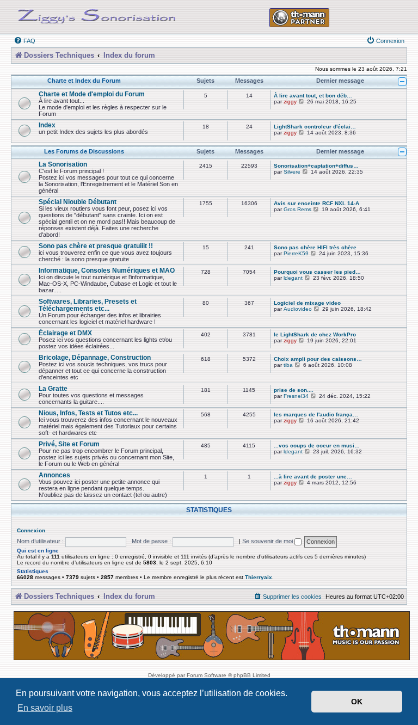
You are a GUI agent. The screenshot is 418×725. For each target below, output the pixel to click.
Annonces (54, 474)
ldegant (293, 278)
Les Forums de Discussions (84, 151)
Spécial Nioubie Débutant (77, 201)
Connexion (31, 530)
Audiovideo (298, 309)
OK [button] (356, 701)
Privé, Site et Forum (69, 443)
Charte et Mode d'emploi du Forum (92, 93)
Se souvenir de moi (268, 541)
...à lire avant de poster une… (313, 477)
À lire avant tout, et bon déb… (313, 96)
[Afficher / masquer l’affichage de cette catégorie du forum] (402, 81)
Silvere (292, 172)
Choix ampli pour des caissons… (318, 359)
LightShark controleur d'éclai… (315, 127)
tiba (288, 365)
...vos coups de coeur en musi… (317, 445)
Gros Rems (297, 209)
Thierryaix (258, 577)
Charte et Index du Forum (84, 80)
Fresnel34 (296, 396)
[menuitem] (24, 40)
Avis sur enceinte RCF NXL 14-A (316, 203)
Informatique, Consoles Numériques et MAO (107, 270)
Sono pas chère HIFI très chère (315, 247)
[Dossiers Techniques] (97, 14)
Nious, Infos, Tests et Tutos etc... (88, 412)
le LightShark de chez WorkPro (315, 334)
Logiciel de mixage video (307, 303)
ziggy (290, 102)
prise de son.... (294, 390)
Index (47, 124)
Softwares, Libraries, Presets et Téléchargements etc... (88, 305)
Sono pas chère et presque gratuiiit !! (96, 245)
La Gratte (53, 388)
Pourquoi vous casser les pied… (317, 272)
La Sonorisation (63, 164)
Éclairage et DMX (65, 332)
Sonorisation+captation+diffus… (316, 166)
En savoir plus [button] (44, 707)
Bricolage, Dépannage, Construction (95, 357)
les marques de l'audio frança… (316, 414)
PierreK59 (296, 253)
